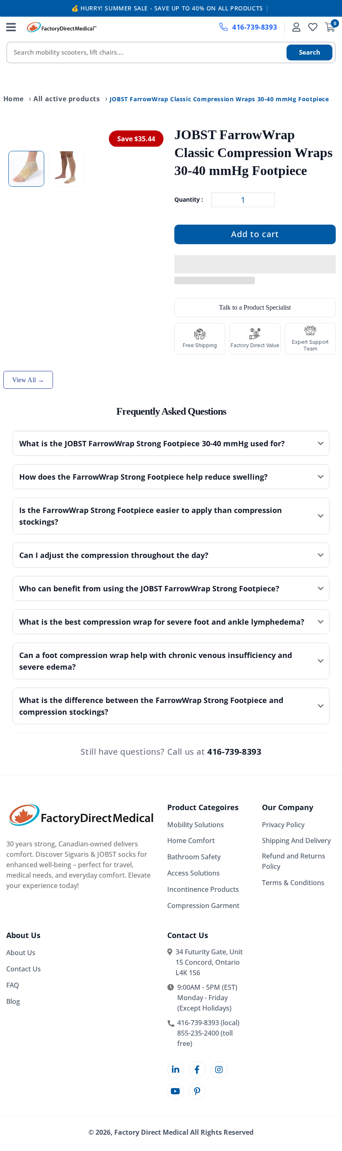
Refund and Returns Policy (293, 861)
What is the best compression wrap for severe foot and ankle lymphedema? (161, 622)
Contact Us (23, 968)
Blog (13, 1001)
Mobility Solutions (195, 824)
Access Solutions (193, 873)
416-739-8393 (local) (208, 1022)
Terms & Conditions (293, 882)
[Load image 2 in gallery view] (66, 169)
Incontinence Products (203, 889)
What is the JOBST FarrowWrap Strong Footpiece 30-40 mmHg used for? (152, 443)
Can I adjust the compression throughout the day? (114, 555)
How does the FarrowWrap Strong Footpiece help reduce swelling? (143, 477)
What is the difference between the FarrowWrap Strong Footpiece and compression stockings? (151, 706)
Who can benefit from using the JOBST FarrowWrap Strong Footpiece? (149, 588)
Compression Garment (203, 905)
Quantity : (188, 199)
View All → (28, 379)
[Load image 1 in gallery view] (26, 169)
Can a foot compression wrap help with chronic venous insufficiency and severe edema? (155, 661)
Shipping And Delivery (296, 840)
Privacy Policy (283, 824)
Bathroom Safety (194, 856)
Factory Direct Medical (151, 1132)
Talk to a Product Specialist (255, 307)
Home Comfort (191, 840)
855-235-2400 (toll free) (205, 1038)
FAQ (12, 985)
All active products (66, 98)
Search (309, 52)
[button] (255, 264)
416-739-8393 (254, 27)
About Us (20, 952)
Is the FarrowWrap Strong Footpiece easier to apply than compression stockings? (150, 516)
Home (13, 98)
